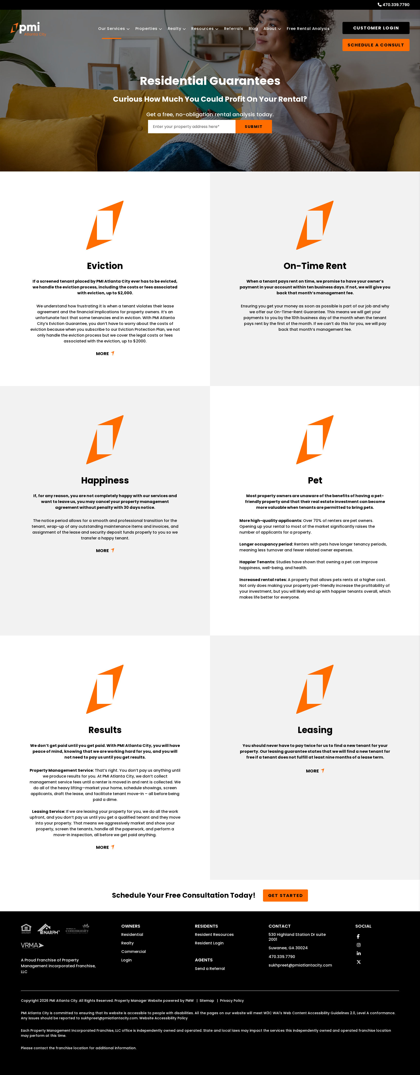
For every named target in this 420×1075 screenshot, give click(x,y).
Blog (253, 28)
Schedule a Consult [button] (376, 45)
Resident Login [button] (209, 943)
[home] (28, 29)
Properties (146, 28)
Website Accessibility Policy (163, 1018)
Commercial (133, 951)
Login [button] (126, 960)
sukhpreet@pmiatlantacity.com (300, 965)
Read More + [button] (105, 353)
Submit (254, 126)
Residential (132, 934)
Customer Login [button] (376, 28)
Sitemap (207, 1000)
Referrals (233, 28)
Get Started (285, 895)
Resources (202, 28)
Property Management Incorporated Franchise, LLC (58, 966)
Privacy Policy (232, 1000)
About (270, 28)
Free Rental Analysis (308, 28)
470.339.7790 (396, 5)
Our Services (111, 28)
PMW (189, 1000)
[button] (358, 936)
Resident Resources (214, 934)
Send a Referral (210, 968)
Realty (174, 28)
